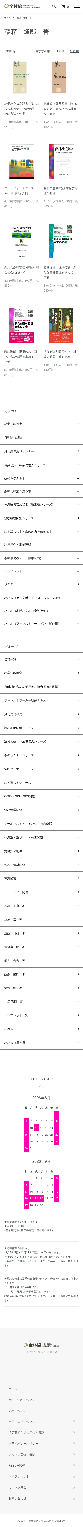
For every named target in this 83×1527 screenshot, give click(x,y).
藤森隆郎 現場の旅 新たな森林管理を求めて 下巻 (60, 272)
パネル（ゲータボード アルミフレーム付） (33, 597)
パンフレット (13, 571)
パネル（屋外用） (16, 1042)
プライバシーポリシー (23, 1443)
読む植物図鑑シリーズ (19, 518)
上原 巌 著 (13, 919)
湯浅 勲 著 (13, 988)
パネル (8, 1029)
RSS (11, 1465)
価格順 (60, 51)
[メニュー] (76, 6)
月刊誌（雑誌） (14, 437)
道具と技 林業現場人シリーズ (25, 465)
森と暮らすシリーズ (17, 782)
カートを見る (17, 1487)
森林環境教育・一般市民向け (23, 558)
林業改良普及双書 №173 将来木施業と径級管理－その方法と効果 (23, 108)
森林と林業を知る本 (17, 491)
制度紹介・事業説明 (17, 544)
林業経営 (10, 878)
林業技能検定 (13, 424)
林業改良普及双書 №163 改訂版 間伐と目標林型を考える (63, 108)
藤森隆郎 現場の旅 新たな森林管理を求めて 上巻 (20, 356)
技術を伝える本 (14, 478)
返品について (17, 1410)
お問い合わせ (17, 1498)
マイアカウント (19, 1476)
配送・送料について (22, 1399)
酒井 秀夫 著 (14, 960)
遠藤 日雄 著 (14, 933)
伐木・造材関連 (14, 864)
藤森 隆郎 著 (24, 17)
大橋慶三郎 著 (14, 946)
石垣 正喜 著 (14, 905)
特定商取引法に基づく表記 (26, 1432)
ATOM (21, 1465)
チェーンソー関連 (16, 892)
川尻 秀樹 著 (13, 1001)
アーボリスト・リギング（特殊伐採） (29, 823)
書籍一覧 (10, 659)
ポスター (10, 584)
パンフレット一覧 (16, 1015)
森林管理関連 (13, 810)
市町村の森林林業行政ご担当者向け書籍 (31, 686)
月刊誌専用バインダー (19, 451)
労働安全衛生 (13, 851)
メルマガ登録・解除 (22, 1454)
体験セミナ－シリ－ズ (19, 769)
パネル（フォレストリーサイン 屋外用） (32, 623)
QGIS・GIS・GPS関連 (19, 796)
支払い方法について (22, 1421)
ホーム (7, 17)
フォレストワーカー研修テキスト (26, 700)
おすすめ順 (42, 51)
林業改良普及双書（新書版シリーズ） (29, 504)
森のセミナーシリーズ (19, 755)
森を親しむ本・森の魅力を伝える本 (28, 531)
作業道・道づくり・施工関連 (23, 837)
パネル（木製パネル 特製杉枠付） (27, 610)
